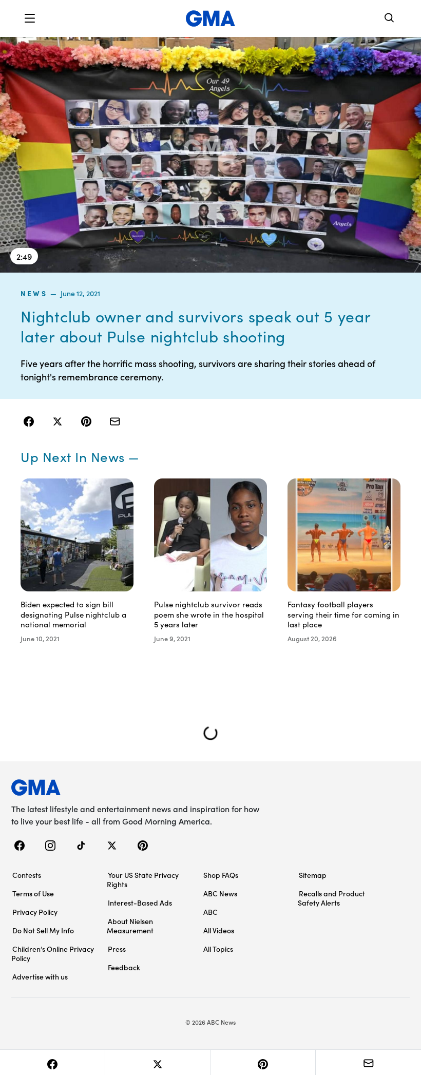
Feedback (124, 967)
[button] (30, 18)
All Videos (218, 930)
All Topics (218, 949)
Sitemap (313, 875)
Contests (26, 875)
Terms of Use (33, 893)
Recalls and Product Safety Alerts (331, 898)
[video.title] (210, 154)
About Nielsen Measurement (130, 925)
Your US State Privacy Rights (143, 879)
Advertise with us (40, 976)
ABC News (220, 893)
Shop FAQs (220, 875)
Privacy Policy (35, 912)
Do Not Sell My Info (43, 930)
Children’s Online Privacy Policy (52, 953)
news (34, 293)
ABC (210, 912)
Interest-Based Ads (140, 902)
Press (117, 949)
